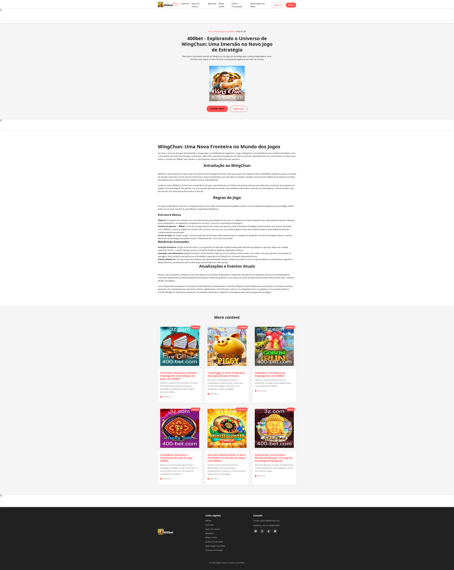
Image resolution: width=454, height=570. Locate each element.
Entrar (291, 5)
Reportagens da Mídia (257, 5)
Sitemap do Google (214, 550)
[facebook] (255, 531)
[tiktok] (268, 531)
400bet (176, 3)
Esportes (185, 3)
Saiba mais (239, 108)
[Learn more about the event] (227, 19)
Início (210, 31)
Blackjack (212, 3)
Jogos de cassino (195, 5)
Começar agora (217, 108)
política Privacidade (237, 5)
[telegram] (275, 531)
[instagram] (262, 531)
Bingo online (221, 5)
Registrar (278, 5)
